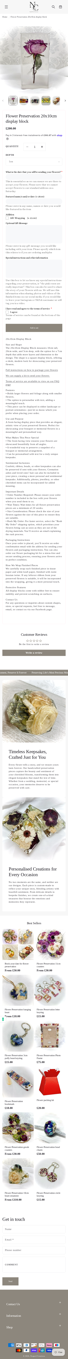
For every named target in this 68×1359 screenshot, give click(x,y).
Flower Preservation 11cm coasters (48, 965)
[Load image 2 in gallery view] (24, 100)
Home (4, 17)
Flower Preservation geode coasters (17, 1148)
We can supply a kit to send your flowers (28, 375)
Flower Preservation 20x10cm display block (29, 17)
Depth (10, 155)
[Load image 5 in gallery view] (57, 100)
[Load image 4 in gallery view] (46, 100)
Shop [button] (9, 1327)
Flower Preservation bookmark (14, 1102)
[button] (6, 6)
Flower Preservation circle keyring (48, 1194)
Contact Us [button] (13, 1304)
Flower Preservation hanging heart (18, 1011)
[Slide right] (65, 100)
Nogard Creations (37, 1356)
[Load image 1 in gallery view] (13, 100)
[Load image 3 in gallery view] (35, 100)
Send (10, 1281)
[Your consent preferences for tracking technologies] (3, 1019)
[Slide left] (3, 100)
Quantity (12, 146)
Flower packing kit (45, 1100)
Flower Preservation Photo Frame (49, 1056)
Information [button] (13, 1315)
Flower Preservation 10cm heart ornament (17, 1194)
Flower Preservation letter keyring (48, 1011)
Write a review (34, 652)
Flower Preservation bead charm (48, 1148)
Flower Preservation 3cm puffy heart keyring (16, 1056)
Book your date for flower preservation (17, 965)
